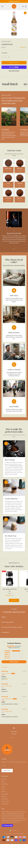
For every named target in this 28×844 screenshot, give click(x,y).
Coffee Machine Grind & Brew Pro (9, 590)
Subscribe (7, 770)
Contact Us (4, 779)
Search (3, 781)
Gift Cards (3, 796)
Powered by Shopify (19, 833)
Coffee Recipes (4, 794)
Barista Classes (5, 784)
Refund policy (4, 804)
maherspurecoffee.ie (6, 41)
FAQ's (2, 789)
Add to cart (14, 62)
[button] (8, 166)
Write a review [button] (14, 662)
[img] (4, 671)
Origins (3, 786)
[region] (14, 731)
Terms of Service (5, 801)
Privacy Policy (4, 799)
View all (14, 600)
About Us (3, 791)
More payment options (14, 70)
